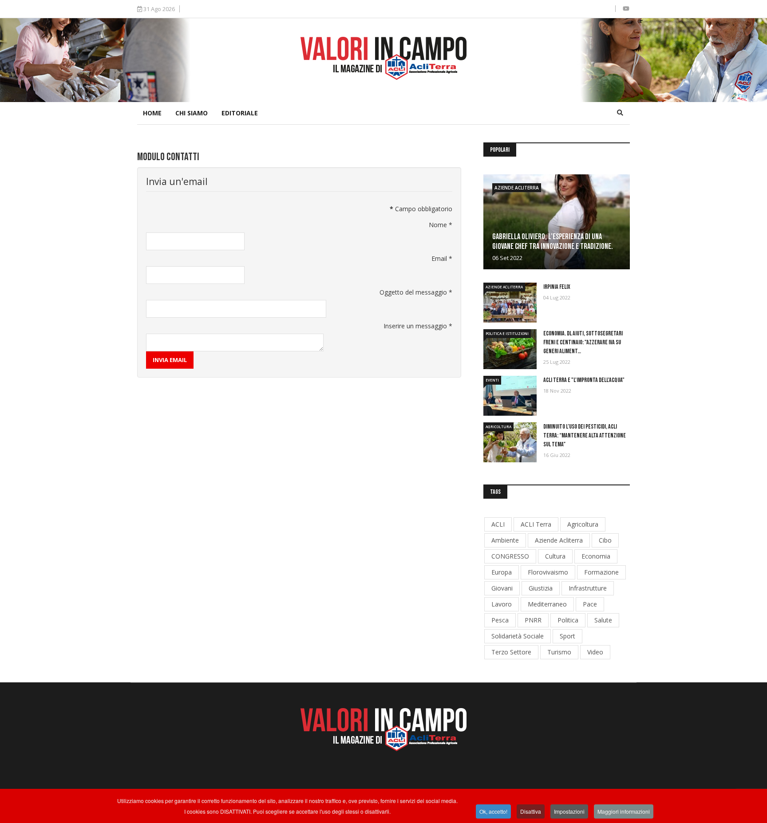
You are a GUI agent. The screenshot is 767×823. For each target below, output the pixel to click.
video (595, 652)
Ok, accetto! (493, 811)
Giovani (502, 588)
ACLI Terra (536, 524)
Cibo (605, 540)
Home (152, 113)
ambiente (505, 540)
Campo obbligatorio (421, 209)
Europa (501, 572)
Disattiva (530, 811)
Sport (567, 636)
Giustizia (541, 588)
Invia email (170, 360)
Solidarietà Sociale (517, 636)
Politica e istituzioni (507, 333)
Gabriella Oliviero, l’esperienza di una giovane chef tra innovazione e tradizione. (552, 241)
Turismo (559, 652)
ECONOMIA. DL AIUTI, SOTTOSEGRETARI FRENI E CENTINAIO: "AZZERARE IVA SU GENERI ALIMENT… (583, 342)
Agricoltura (498, 426)
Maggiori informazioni (623, 811)
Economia (595, 556)
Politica (567, 620)
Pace (590, 604)
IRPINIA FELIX (556, 287)
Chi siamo (191, 113)
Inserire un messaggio (418, 326)
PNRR (533, 620)
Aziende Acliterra (516, 188)
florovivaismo (548, 572)
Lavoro (501, 604)
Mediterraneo (547, 604)
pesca (500, 620)
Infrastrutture (588, 588)
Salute (603, 620)
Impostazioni (569, 811)
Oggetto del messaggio (416, 292)
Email (441, 258)
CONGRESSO (510, 556)
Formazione (601, 572)
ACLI (498, 524)
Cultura (555, 556)
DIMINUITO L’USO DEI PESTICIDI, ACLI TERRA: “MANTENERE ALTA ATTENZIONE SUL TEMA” (584, 435)
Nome (440, 225)
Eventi (492, 380)
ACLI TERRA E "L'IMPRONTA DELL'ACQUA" (584, 380)
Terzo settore (511, 652)
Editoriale (239, 113)
